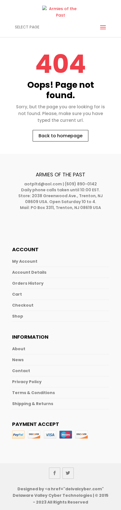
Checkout (22, 305)
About (18, 349)
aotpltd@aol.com (43, 184)
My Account (24, 261)
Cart (17, 294)
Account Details (29, 272)
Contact (21, 371)
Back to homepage (60, 135)
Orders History (28, 283)
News (18, 360)
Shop (17, 316)
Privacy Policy (27, 382)
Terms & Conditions (33, 393)
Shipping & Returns (32, 403)
